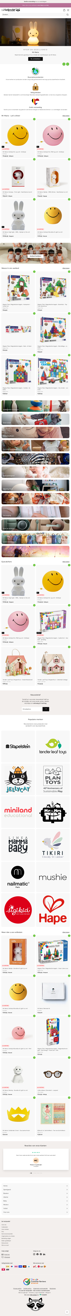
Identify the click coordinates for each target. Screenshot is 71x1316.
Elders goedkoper (6, 1240)
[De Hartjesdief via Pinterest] (41, 1254)
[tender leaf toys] (53, 746)
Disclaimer (53, 1288)
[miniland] (18, 812)
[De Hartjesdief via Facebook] (37, 1254)
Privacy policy (17, 1288)
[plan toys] (53, 779)
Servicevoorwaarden (7, 1234)
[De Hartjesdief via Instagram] (34, 1254)
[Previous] (63, 64)
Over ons (4, 1224)
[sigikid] (18, 910)
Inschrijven (35, 59)
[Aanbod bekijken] (35, 253)
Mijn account (5, 1245)
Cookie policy (27, 1288)
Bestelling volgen (6, 1238)
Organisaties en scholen (8, 1236)
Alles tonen (65, 115)
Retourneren (5, 1243)
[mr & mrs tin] (53, 812)
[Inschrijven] (46, 709)
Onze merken (5, 1229)
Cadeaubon (5, 1227)
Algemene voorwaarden (40, 1288)
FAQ (3, 1231)
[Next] (67, 64)
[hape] (53, 910)
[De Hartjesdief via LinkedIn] (44, 1254)
